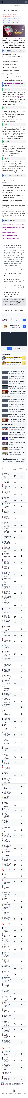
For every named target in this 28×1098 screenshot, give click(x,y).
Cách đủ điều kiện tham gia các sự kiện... (7, 1017)
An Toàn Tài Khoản (20, 373)
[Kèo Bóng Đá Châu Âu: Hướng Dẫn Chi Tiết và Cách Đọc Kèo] (5, 428)
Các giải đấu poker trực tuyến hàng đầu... (7, 653)
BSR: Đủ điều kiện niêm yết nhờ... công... (7, 677)
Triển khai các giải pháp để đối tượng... (7, 536)
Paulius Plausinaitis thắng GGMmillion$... (7, 786)
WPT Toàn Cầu (12, 439)
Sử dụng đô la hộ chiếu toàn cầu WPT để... (7, 1042)
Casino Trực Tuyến (12, 388)
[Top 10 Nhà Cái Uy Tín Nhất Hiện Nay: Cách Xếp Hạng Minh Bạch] (5, 377)
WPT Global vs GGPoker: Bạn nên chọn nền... (7, 511)
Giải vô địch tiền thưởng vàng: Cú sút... (7, 906)
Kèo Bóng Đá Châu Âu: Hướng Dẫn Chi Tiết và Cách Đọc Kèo (8, 310)
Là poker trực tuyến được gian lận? (7, 694)
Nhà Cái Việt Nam (20, 393)
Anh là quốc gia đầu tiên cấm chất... (7, 918)
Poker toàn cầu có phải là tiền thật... (7, 1078)
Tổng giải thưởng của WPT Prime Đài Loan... (7, 973)
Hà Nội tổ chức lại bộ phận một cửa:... (7, 475)
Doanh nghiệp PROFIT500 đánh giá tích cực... (7, 713)
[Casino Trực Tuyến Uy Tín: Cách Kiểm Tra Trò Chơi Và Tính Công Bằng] (5, 387)
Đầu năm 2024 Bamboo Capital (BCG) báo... (7, 664)
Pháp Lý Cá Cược (12, 393)
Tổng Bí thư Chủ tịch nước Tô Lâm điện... (7, 894)
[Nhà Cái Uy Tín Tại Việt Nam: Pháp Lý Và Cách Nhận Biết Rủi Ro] (5, 392)
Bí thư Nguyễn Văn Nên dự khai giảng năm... (7, 700)
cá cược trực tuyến (17, 39)
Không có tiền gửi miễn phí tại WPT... (7, 616)
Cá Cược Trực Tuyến (17, 454)
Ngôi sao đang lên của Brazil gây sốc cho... (7, 524)
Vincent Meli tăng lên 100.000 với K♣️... (7, 881)
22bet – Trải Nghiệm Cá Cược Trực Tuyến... (7, 954)
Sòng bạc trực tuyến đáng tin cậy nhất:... (7, 841)
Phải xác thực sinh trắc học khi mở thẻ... (7, 864)
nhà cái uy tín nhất (13, 84)
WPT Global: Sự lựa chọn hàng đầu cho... (7, 505)
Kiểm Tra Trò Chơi (20, 388)
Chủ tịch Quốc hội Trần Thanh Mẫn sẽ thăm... (7, 734)
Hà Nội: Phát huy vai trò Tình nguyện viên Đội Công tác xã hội (19, 310)
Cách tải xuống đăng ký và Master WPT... (7, 967)
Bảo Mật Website (19, 383)
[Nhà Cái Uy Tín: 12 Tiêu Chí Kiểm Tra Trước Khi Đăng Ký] (5, 372)
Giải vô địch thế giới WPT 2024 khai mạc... (7, 986)
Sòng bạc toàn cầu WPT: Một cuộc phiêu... (7, 561)
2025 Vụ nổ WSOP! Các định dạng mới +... (7, 961)
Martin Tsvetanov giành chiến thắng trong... (7, 727)
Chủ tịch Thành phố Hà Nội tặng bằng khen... (7, 1010)
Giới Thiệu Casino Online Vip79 (7, 835)
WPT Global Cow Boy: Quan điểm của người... (7, 780)
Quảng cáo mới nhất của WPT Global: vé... (7, 640)
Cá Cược (11, 429)
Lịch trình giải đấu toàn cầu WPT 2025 (7, 875)
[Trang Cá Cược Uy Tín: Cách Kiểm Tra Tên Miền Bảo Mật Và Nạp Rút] (5, 382)
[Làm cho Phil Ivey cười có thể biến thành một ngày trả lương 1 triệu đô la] (5, 443)
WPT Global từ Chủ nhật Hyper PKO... (7, 935)
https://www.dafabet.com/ (11, 238)
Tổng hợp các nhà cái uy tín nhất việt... (7, 580)
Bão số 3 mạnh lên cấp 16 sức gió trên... (6, 756)
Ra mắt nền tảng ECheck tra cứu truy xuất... (7, 767)
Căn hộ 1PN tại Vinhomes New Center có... (7, 682)
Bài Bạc (10, 449)
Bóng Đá (15, 429)
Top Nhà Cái (11, 378)
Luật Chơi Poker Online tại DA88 (7, 859)
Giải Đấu (19, 449)
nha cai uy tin (6, 6)
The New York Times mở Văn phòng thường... (7, 912)
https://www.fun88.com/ (10, 232)
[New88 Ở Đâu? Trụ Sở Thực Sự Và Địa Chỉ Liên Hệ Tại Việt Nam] (5, 453)
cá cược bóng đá (19, 96)
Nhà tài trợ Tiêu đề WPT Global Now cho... (7, 555)
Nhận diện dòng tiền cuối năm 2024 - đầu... (7, 530)
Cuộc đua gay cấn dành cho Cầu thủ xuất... (7, 598)
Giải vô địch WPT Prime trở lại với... (7, 762)
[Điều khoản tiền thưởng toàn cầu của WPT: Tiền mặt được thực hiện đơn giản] (5, 438)
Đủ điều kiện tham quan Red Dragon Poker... (7, 628)
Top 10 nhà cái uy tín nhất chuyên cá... (7, 604)
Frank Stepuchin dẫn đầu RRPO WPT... (7, 900)
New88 (10, 454)
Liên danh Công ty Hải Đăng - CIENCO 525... (7, 1066)
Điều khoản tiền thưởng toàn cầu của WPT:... (7, 586)
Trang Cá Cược (12, 383)
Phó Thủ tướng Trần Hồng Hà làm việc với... (7, 1023)
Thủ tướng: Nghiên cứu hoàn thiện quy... (7, 706)
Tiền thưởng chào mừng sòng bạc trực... (7, 1004)
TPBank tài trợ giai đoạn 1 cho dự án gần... (7, 543)
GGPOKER (15, 449)
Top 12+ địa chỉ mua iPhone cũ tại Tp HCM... (7, 574)
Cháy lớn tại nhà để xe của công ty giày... (7, 622)
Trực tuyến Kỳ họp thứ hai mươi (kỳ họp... (7, 847)
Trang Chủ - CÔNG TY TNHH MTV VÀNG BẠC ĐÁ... (7, 742)
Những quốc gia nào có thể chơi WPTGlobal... (7, 610)
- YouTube (8, 869)
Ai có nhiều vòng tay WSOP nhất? (7, 592)
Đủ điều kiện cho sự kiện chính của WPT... (7, 671)
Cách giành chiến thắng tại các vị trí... (7, 810)
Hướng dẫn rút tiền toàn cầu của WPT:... (7, 486)
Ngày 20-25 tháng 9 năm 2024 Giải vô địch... (7, 549)
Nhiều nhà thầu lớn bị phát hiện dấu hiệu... (6, 499)
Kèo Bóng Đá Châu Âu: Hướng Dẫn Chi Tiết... (7, 948)
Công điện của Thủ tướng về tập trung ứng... (7, 1035)
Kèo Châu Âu (20, 429)
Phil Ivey (11, 444)
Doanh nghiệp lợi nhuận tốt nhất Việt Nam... (6, 822)
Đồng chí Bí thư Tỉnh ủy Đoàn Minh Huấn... (7, 1053)
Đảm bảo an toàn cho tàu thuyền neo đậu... (7, 493)
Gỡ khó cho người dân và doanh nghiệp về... (7, 853)
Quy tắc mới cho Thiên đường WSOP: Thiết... (7, 749)
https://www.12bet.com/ (10, 235)
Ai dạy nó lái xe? (7, 659)
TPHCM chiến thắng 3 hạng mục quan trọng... (7, 979)
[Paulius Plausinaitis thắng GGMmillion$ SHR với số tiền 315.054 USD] (5, 448)
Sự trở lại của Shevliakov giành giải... (7, 481)
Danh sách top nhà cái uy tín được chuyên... (7, 688)
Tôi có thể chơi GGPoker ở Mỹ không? (7, 792)
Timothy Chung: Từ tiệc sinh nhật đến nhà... (7, 804)
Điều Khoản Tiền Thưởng (20, 439)
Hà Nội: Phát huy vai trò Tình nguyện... (7, 887)
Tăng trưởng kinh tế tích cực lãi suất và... (7, 634)
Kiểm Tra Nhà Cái (12, 373)
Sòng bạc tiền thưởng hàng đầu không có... (7, 1029)
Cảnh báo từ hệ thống (8, 1073)
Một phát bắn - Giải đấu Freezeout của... (7, 815)
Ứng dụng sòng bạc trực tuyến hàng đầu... (7, 929)
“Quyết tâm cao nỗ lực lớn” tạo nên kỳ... (7, 829)
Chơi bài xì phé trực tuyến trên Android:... (6, 1059)
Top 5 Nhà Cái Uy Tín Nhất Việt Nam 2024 (18, 6)
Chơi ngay (24, 358)
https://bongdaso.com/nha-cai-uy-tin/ (14, 224)
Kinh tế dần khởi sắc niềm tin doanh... (7, 798)
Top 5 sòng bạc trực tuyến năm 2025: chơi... (7, 774)
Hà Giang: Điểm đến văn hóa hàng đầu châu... (7, 992)
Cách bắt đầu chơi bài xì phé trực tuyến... (7, 998)
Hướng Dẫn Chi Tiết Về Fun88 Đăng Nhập (7, 647)
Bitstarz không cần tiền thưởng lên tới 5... (7, 518)
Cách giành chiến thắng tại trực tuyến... (7, 720)
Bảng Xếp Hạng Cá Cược (19, 378)
